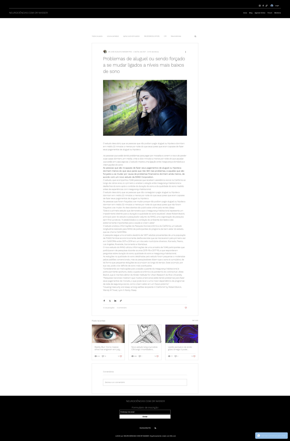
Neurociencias (176, 36)
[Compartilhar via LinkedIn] (115, 301)
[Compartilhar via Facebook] (104, 301)
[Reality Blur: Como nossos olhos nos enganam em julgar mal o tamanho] (108, 334)
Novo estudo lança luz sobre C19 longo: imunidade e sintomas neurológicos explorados (144, 348)
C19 (165, 36)
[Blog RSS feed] (155, 428)
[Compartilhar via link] (121, 301)
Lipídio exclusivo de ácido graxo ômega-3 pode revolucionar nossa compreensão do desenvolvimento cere (180, 348)
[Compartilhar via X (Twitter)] (110, 301)
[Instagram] (260, 6)
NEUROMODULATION (151, 36)
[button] (195, 36)
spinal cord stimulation (131, 36)
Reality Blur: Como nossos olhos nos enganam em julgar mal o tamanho (108, 348)
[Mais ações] (185, 51)
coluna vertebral (113, 36)
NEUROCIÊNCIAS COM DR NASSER (28, 12)
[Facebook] (263, 6)
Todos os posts (97, 36)
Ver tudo (195, 320)
